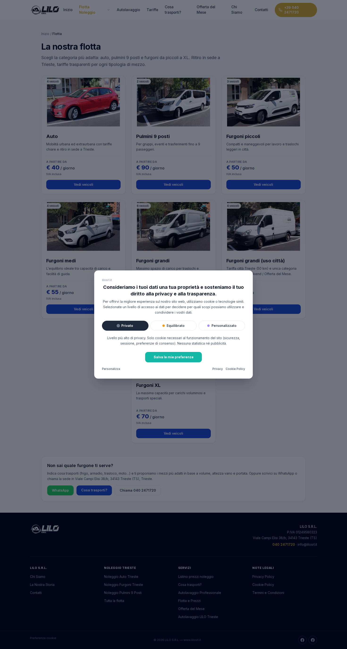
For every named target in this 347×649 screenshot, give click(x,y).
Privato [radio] (127, 326)
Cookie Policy (235, 369)
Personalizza (111, 369)
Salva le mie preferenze (174, 357)
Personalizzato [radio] (224, 326)
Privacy (217, 369)
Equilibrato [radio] (176, 326)
